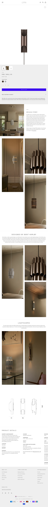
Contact (3, 473)
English (30, 496)
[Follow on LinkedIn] (11, 493)
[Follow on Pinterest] (8, 493)
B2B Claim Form (40, 483)
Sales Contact (39, 477)
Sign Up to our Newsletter (6, 489)
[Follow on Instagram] (5, 493)
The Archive (34, 130)
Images (38, 481)
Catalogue (39, 479)
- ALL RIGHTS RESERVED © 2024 (27, 498)
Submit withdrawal (21, 479)
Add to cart (24, 89)
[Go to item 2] (7, 68)
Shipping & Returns (21, 472)
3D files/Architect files (41, 473)
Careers (3, 479)
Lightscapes (4, 475)
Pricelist (38, 472)
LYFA (3, 72)
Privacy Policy (20, 475)
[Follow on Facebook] (2, 493)
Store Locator (4, 477)
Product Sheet (39, 475)
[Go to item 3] (11, 68)
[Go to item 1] (3, 68)
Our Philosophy (4, 472)
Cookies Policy (20, 477)
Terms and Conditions (21, 473)
